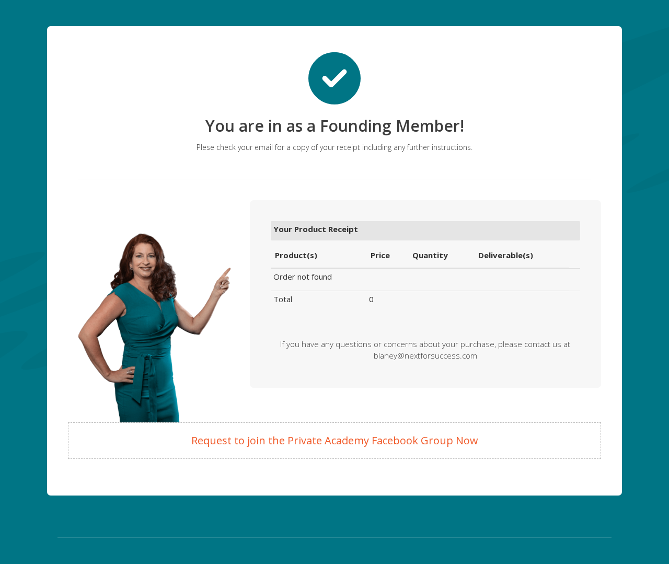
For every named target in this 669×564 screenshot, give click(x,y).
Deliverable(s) (505, 255)
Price (380, 255)
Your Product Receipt (315, 229)
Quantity (430, 255)
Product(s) (296, 255)
